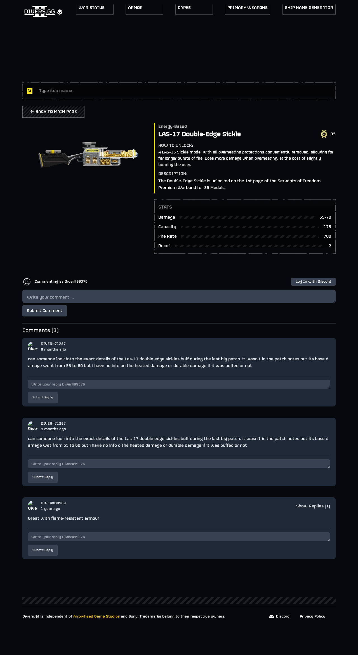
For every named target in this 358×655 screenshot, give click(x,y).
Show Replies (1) (313, 506)
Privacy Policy (312, 616)
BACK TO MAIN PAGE (56, 112)
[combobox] (185, 91)
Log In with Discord (313, 281)
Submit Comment (44, 311)
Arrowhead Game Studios (96, 616)
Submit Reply (42, 397)
